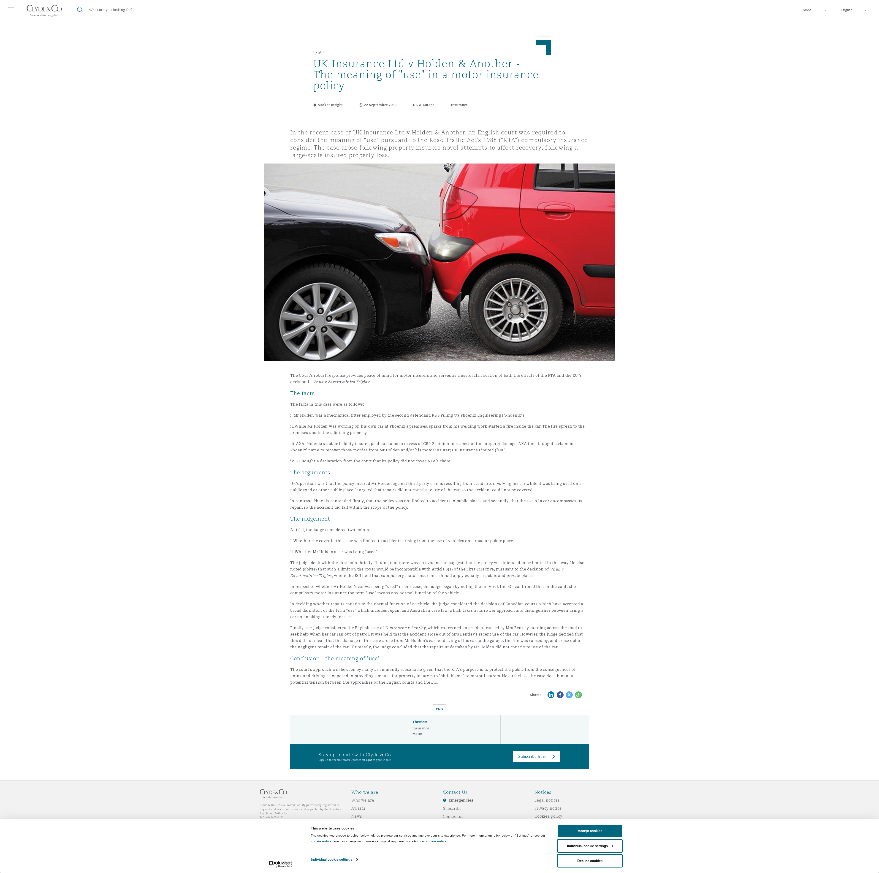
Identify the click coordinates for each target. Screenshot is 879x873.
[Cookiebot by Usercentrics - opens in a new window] (280, 864)
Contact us (453, 816)
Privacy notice (548, 808)
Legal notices (547, 800)
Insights (318, 52)
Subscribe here (532, 756)
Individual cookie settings (331, 859)
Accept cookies (590, 831)
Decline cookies (589, 861)
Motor (417, 734)
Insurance (420, 728)
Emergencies (461, 800)
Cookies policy (548, 816)
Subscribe (452, 808)
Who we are (362, 800)
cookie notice (321, 841)
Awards (358, 808)
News (356, 816)
